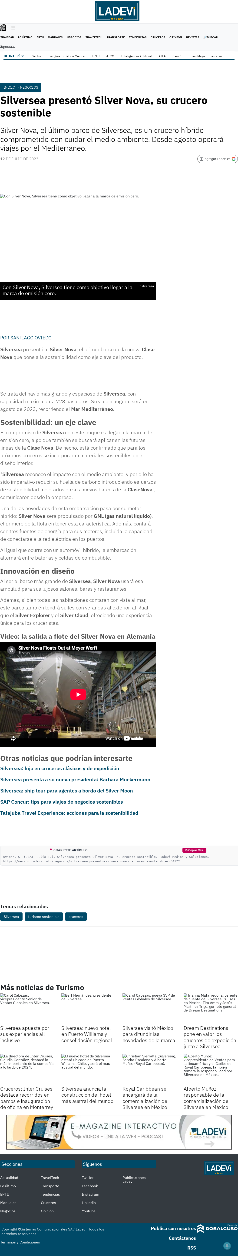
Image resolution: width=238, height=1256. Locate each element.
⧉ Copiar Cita (194, 850)
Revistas (192, 37)
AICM (110, 56)
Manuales (55, 37)
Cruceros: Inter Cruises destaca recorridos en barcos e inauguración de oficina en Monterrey (26, 1097)
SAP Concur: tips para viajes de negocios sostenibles (61, 801)
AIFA (162, 56)
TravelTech (94, 37)
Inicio (9, 87)
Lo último (25, 37)
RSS (191, 1248)
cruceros (76, 916)
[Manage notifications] (227, 1246)
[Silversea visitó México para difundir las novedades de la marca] (149, 1008)
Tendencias (137, 37)
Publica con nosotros (173, 1228)
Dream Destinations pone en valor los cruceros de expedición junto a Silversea (210, 1037)
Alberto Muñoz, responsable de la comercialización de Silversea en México (206, 1097)
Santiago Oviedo (31, 338)
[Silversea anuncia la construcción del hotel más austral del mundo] (88, 1069)
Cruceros (158, 37)
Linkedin (89, 1202)
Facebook (90, 1186)
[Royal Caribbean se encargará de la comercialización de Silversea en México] (149, 1069)
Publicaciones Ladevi (134, 1179)
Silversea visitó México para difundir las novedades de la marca (148, 1033)
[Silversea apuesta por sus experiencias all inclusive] (27, 1008)
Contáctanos (182, 1238)
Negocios (74, 37)
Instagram (90, 1194)
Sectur (36, 56)
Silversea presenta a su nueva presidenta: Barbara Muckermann (75, 779)
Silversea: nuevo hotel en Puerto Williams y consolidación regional (86, 1033)
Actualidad (9, 1177)
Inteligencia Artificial (136, 56)
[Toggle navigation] (12, 28)
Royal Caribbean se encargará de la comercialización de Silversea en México (144, 1097)
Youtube (89, 1211)
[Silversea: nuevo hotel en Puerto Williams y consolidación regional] (88, 1008)
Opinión (175, 37)
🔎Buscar (210, 37)
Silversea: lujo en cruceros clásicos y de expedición (59, 768)
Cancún (177, 56)
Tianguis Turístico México (66, 56)
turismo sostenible (44, 916)
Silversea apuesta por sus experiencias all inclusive (24, 1033)
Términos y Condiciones (20, 1242)
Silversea (11, 916)
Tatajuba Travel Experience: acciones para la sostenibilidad (69, 812)
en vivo (217, 56)
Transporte (116, 37)
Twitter (88, 1177)
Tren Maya (197, 56)
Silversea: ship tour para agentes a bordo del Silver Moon (66, 790)
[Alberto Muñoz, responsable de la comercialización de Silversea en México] (211, 1069)
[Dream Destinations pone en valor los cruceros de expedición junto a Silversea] (211, 1008)
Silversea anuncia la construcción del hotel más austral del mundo (87, 1094)
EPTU (40, 37)
